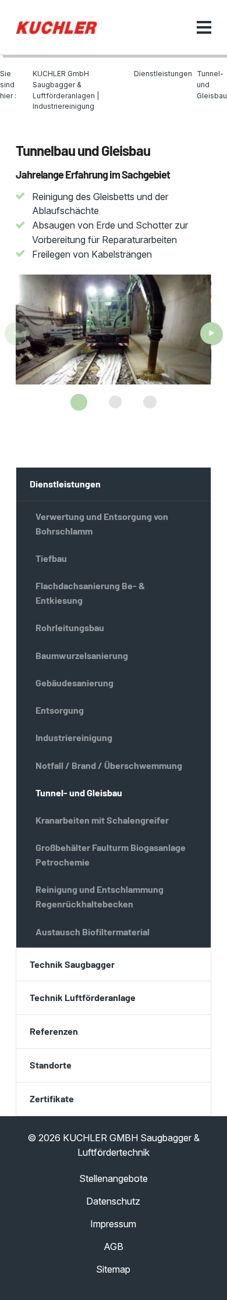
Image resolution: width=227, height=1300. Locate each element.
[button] (78, 402)
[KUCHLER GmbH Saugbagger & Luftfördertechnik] (56, 27)
